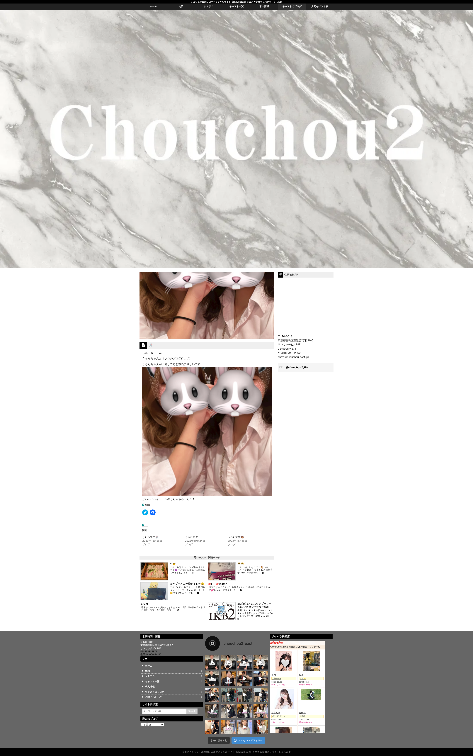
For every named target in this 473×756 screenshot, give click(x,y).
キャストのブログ (154, 691)
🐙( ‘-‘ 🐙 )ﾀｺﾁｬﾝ (217, 583)
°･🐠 (173, 563)
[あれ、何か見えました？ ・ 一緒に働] (260, 695)
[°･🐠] (192, 573)
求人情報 (150, 686)
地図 (147, 671)
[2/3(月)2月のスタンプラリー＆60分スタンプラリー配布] (238, 619)
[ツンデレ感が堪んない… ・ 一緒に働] (228, 727)
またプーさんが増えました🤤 (187, 583)
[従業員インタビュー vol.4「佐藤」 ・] (228, 662)
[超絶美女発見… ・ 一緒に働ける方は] (244, 727)
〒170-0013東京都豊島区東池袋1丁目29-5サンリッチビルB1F (156, 645)
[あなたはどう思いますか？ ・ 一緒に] (244, 695)
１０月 (144, 603)
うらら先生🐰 (150, 536)
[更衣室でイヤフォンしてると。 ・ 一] (212, 727)
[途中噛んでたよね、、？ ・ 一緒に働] (228, 711)
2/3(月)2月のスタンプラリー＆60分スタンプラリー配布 (254, 605)
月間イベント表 (153, 697)
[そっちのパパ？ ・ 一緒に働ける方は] (212, 711)
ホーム (148, 665)
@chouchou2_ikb (297, 367)
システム (150, 676)
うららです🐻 (236, 536)
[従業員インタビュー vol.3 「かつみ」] (244, 662)
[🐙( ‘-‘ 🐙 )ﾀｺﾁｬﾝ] (241, 590)
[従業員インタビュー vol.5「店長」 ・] (212, 662)
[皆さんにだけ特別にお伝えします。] (228, 678)
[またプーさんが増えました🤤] (198, 593)
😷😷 (240, 563)
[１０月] (178, 610)
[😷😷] (263, 573)
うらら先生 (191, 536)
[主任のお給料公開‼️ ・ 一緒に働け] (244, 678)
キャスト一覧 (152, 681)
